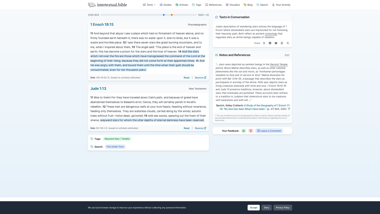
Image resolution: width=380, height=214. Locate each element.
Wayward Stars (112, 138)
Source (199, 77)
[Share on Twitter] (264, 43)
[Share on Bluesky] (276, 43)
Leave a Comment (271, 130)
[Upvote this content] (243, 131)
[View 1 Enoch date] (164, 15)
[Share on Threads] (282, 43)
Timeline (126, 138)
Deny (266, 207)
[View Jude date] (172, 15)
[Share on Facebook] (270, 43)
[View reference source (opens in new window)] (289, 108)
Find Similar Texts (115, 146)
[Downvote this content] (251, 131)
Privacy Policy (283, 207)
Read (186, 77)
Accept (253, 207)
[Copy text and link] (287, 43)
